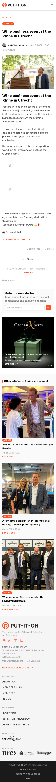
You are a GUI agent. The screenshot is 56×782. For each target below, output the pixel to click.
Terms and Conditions (28, 774)
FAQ (28, 778)
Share (30, 259)
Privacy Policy (28, 769)
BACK (8, 17)
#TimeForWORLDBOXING (17, 239)
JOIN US (27, 272)
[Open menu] (52, 5)
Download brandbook (16, 668)
